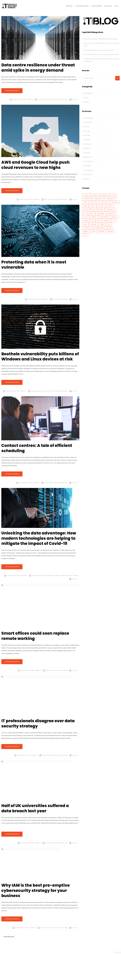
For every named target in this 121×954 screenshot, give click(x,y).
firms (85, 206)
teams (102, 224)
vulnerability (58, 391)
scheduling (62, 482)
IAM (54, 927)
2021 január (86, 152)
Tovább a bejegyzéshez (12, 90)
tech (108, 224)
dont (99, 202)
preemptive (59, 927)
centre (39, 99)
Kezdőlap (69, 6)
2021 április (86, 139)
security (60, 755)
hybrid (101, 209)
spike (62, 99)
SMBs (85, 224)
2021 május (86, 135)
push (61, 199)
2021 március (87, 144)
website (86, 231)
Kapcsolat (108, 6)
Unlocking (75, 575)
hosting (86, 209)
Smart (60, 670)
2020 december (87, 157)
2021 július (86, 126)
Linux (47, 391)
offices (47, 670)
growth (109, 206)
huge (93, 209)
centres (46, 482)
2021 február (87, 148)
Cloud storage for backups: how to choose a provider (98, 50)
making (91, 213)
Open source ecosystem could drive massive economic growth (101, 54)
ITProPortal (111, 209)
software (93, 224)
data (43, 99)
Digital (92, 202)
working (65, 670)
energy (52, 99)
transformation (100, 227)
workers (102, 231)
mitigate (58, 575)
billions (33, 391)
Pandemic (94, 216)
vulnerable (65, 299)
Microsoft (112, 213)
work (93, 231)
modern (63, 575)
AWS (45, 199)
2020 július (86, 179)
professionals (53, 755)
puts (50, 391)
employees (114, 202)
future (93, 206)
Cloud (49, 199)
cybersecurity (49, 927)
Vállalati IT (30, 99)
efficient (56, 482)
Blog (116, 6)
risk (53, 391)
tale (66, 482)
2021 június (86, 131)
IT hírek (24, 99)
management (101, 213)
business (42, 927)
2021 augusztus (87, 122)
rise (92, 220)
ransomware (105, 216)
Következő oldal (8, 936)
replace (56, 670)
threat (66, 99)
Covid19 (40, 575)
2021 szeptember (88, 118)
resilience (57, 99)
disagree (47, 755)
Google (53, 199)
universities (61, 843)
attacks (86, 195)
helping (48, 575)
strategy (65, 755)
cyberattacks (98, 198)
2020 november (87, 161)
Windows (65, 391)
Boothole (37, 391)
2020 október (87, 165)
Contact (51, 482)
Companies (87, 198)
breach (47, 843)
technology (87, 227)
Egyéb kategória (16, 99)
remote (52, 670)
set (114, 220)
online (86, 216)
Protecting (58, 299)
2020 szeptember (88, 170)
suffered (55, 843)
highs (57, 199)
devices (43, 391)
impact (53, 575)
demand (47, 99)
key (85, 213)
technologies (68, 575)
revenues (65, 199)
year (66, 843)
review (86, 220)
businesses (104, 195)
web (110, 227)
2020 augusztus (87, 174)
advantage (34, 575)
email (106, 202)
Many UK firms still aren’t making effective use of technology (100, 39)
